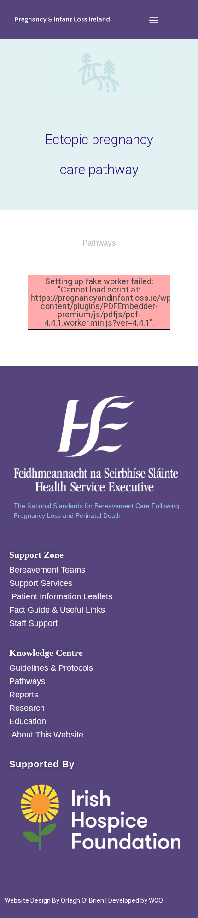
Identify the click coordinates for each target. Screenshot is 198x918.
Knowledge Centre (46, 653)
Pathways (99, 243)
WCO (156, 900)
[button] (154, 19)
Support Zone (36, 555)
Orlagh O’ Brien (82, 900)
